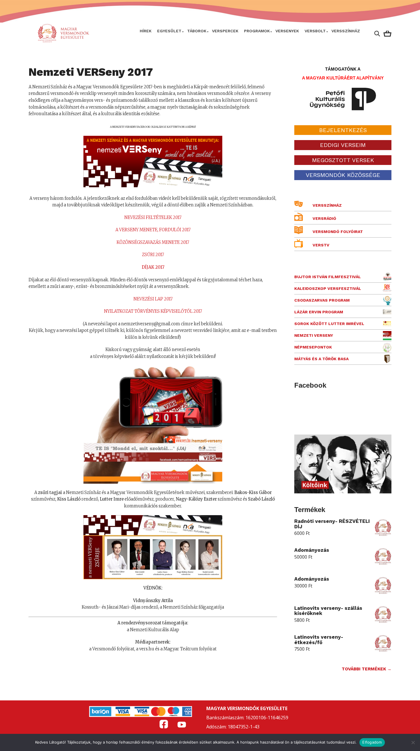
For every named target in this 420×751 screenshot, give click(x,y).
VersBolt (315, 31)
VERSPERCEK (225, 31)
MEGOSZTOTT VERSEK (343, 160)
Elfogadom (372, 742)
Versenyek (287, 31)
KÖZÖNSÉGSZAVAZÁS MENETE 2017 (153, 242)
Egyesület (169, 31)
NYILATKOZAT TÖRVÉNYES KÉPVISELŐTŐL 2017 (153, 311)
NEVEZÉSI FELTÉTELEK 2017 (152, 217)
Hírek (145, 31)
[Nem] (413, 742)
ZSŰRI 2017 (153, 254)
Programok (257, 31)
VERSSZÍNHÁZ (345, 31)
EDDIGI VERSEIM (343, 145)
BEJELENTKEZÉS (343, 130)
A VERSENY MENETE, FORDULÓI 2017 (153, 229)
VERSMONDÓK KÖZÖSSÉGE (343, 175)
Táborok (196, 31)
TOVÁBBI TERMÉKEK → (366, 669)
